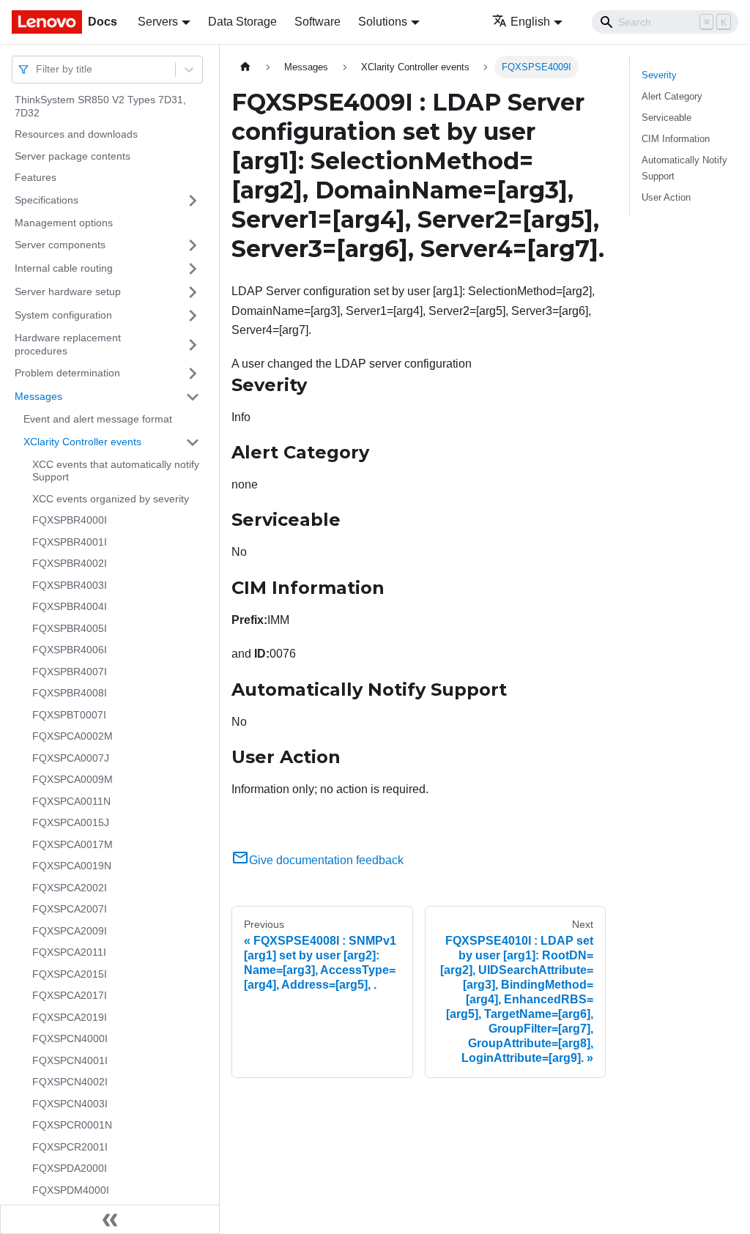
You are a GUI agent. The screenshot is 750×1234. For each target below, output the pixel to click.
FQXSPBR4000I (69, 520)
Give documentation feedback (326, 860)
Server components (60, 244)
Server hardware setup (68, 291)
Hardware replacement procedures (68, 344)
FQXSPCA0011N (71, 801)
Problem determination (67, 373)
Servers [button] (158, 21)
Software (317, 21)
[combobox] (37, 69)
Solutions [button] (382, 21)
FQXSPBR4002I (69, 563)
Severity (659, 75)
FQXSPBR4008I (69, 693)
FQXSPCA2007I (69, 909)
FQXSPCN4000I (70, 1038)
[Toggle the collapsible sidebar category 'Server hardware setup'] (193, 292)
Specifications (46, 200)
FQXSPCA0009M (72, 779)
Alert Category (672, 96)
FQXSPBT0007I (69, 715)
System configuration (63, 315)
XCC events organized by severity (110, 499)
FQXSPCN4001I (70, 1060)
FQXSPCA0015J (70, 822)
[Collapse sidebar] (110, 1219)
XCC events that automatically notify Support (115, 470)
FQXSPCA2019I (69, 1017)
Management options (64, 222)
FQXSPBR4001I (69, 542)
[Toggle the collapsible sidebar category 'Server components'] (193, 245)
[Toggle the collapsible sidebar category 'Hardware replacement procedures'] (193, 344)
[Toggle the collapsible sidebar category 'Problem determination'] (193, 373)
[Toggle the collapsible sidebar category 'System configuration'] (193, 315)
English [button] (530, 21)
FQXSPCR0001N (72, 1125)
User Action (666, 197)
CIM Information (676, 138)
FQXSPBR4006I (69, 649)
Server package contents (72, 156)
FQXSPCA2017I (69, 995)
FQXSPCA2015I (69, 974)
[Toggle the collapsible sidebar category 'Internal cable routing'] (193, 268)
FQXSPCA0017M (72, 844)
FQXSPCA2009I (69, 931)
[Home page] (245, 67)
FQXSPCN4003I (70, 1104)
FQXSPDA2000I (69, 1168)
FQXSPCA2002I (69, 887)
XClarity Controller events (82, 441)
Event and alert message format (97, 419)
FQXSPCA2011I (69, 952)
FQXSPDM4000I (70, 1190)
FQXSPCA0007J (70, 758)
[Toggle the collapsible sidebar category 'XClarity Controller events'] (193, 442)
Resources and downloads (76, 134)
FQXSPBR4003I (69, 585)
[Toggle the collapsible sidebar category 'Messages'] (193, 397)
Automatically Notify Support (684, 168)
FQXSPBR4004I (69, 606)
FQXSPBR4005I (69, 628)
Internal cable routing (64, 268)
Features (35, 177)
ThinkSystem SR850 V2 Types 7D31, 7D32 (100, 106)
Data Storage (242, 21)
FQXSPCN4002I (70, 1082)
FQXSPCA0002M (72, 736)
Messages (38, 396)
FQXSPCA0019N (71, 865)
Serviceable (666, 117)
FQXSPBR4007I (69, 671)
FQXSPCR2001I (70, 1147)
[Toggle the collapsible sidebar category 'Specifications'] (193, 200)
